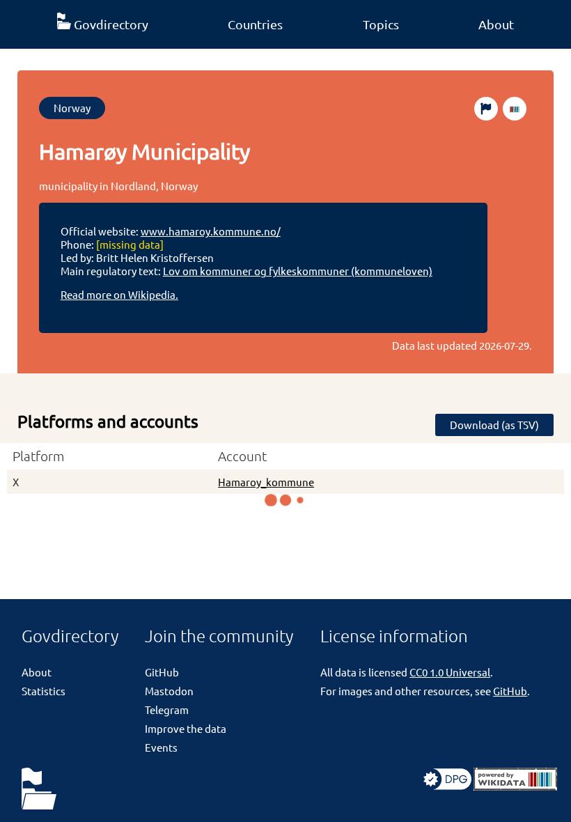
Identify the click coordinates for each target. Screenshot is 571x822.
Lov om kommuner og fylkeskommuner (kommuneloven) (297, 270)
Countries (255, 24)
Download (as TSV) (494, 424)
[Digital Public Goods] (447, 786)
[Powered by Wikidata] (515, 786)
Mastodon (169, 690)
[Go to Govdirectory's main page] (39, 790)
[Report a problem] (486, 109)
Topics (381, 24)
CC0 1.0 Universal (449, 671)
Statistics (43, 690)
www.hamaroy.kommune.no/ (211, 231)
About (496, 24)
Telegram (167, 709)
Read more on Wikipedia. (119, 294)
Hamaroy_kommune (266, 481)
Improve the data (185, 728)
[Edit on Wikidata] (514, 109)
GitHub (162, 671)
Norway (72, 107)
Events (161, 747)
